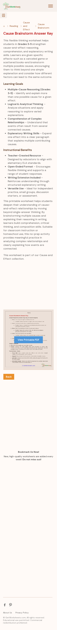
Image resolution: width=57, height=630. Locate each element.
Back (9, 376)
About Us (7, 612)
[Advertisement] (28, 293)
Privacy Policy (22, 612)
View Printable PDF (28, 339)
